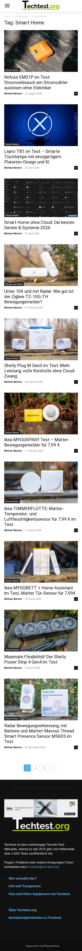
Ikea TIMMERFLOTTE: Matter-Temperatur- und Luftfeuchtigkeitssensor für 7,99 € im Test (40, 516)
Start (7, 16)
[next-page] (53, 767)
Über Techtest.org (23, 910)
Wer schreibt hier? (23, 878)
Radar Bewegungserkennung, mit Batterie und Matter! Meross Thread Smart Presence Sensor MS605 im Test (39, 733)
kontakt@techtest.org (44, 867)
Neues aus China (13, 284)
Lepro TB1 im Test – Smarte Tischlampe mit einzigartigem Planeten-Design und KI (32, 157)
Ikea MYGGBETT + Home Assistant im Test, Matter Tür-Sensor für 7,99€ (39, 590)
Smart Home (12, 69)
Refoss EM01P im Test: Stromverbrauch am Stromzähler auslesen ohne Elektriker (36, 82)
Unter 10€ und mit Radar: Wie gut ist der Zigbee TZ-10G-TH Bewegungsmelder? (39, 296)
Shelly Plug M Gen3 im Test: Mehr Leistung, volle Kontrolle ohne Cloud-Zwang (40, 371)
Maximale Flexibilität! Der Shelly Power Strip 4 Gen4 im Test (35, 659)
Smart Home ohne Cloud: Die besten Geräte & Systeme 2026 (39, 225)
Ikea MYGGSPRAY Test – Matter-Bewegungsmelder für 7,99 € (36, 442)
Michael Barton (13, 93)
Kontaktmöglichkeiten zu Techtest (35, 918)
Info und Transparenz (25, 886)
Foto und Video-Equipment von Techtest (39, 894)
